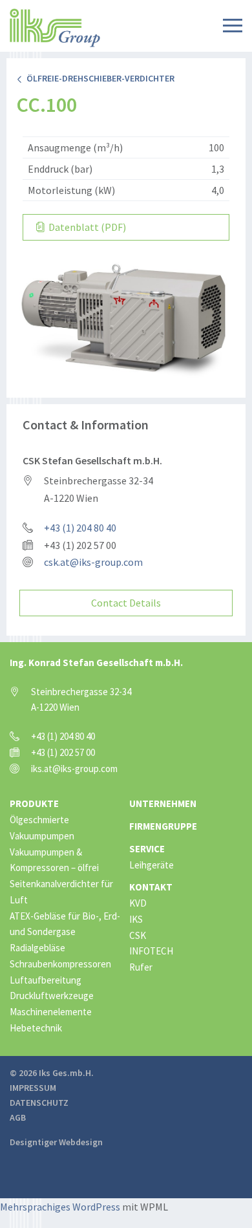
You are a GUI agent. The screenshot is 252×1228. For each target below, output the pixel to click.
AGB (18, 1117)
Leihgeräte (151, 865)
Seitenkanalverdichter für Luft (61, 892)
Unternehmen (162, 803)
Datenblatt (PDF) (86, 227)
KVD (138, 903)
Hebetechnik (36, 1028)
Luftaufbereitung (45, 980)
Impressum (33, 1087)
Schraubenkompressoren (60, 964)
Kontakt (151, 887)
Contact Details (126, 602)
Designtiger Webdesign (56, 1142)
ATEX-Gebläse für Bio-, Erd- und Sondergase (65, 924)
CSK (137, 935)
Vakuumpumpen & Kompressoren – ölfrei (54, 860)
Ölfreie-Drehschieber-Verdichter (98, 78)
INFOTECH (151, 951)
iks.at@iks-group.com (74, 768)
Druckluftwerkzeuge (52, 995)
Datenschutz (39, 1102)
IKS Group (55, 27)
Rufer (140, 967)
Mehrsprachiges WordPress (60, 1206)
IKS (136, 919)
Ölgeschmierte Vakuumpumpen (42, 827)
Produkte (34, 803)
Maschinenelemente (51, 1012)
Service (147, 849)
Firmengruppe (163, 826)
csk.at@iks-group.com (93, 561)
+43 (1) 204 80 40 (80, 527)
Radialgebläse (37, 948)
